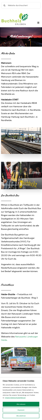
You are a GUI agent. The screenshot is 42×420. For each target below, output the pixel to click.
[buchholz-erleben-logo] (14, 13)
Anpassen (21, 410)
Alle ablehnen (21, 416)
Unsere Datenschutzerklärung (15, 398)
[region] (21, 399)
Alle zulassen (21, 404)
